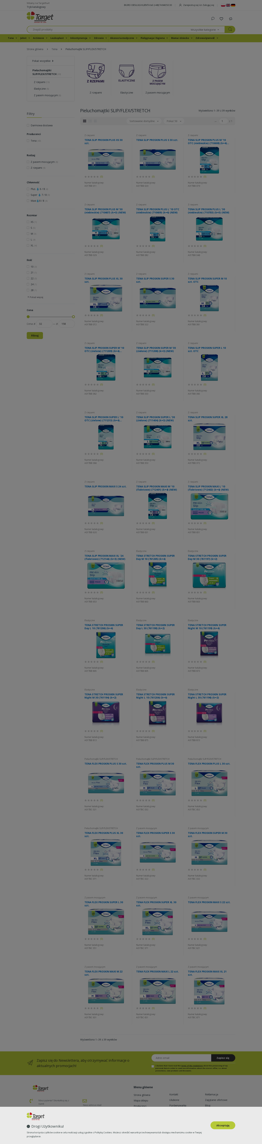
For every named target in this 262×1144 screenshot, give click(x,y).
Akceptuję (222, 1125)
